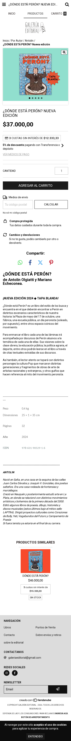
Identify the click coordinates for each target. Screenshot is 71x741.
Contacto (9, 634)
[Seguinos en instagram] (6, 673)
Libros (7, 627)
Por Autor (17, 40)
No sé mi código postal (15, 212)
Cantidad (9, 170)
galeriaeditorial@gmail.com (24, 657)
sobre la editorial (13, 642)
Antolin (29, 40)
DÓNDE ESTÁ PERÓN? (36, 575)
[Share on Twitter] (40, 262)
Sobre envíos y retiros (48, 634)
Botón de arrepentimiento (35, 717)
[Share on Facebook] (30, 262)
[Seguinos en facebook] (15, 673)
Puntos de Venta (45, 627)
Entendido (35, 736)
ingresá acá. (61, 713)
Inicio (6, 40)
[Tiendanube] (35, 701)
